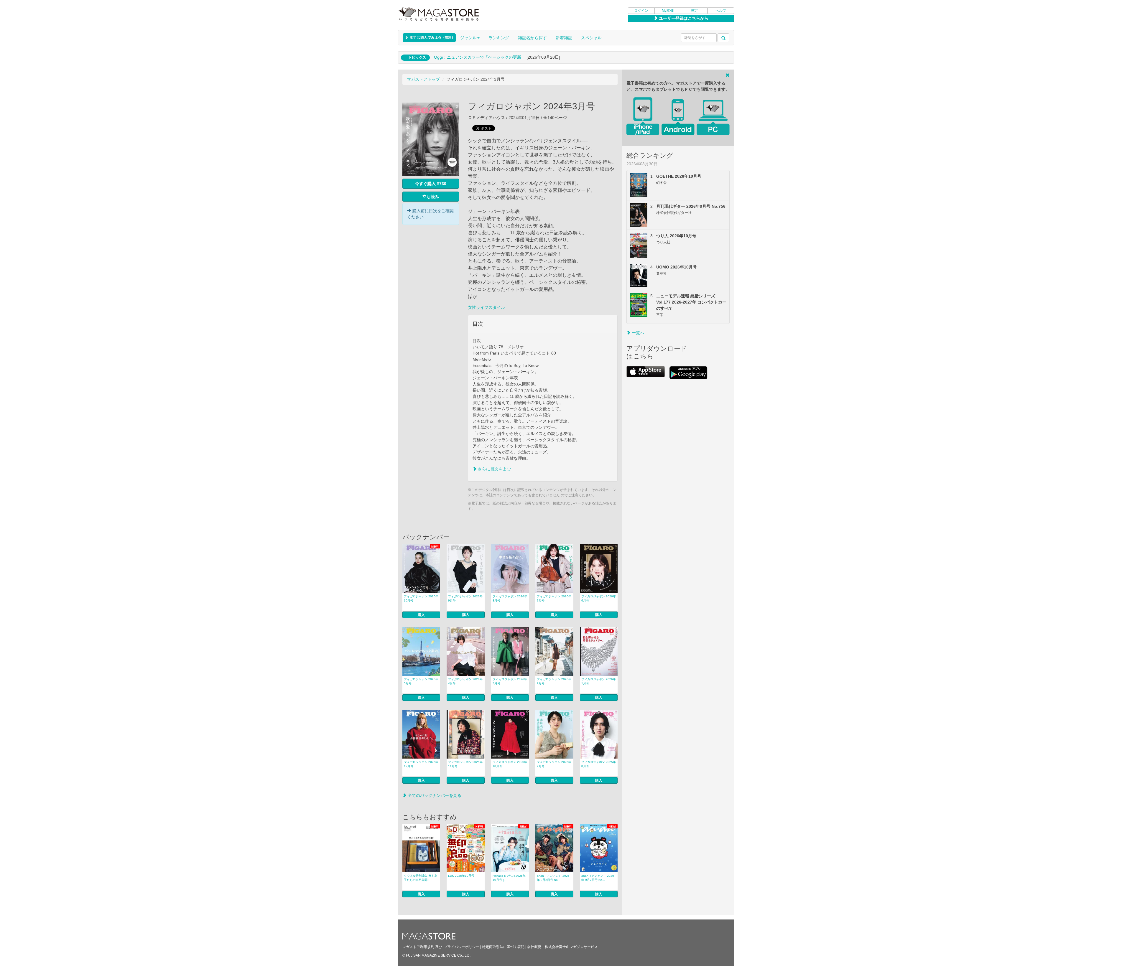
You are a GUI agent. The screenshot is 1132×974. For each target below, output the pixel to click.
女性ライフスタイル (486, 307)
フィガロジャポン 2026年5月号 (421, 681)
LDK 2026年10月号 (461, 875)
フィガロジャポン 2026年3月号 (510, 681)
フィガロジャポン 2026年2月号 (554, 681)
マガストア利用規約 (418, 947)
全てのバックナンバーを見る (434, 795)
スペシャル (591, 37)
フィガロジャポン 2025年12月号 (421, 764)
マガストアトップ (423, 79)
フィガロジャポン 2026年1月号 (598, 681)
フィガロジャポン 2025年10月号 (510, 764)
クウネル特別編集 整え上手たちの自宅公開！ (420, 877)
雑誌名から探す (532, 37)
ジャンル (468, 37)
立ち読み (430, 196)
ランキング (498, 37)
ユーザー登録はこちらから (683, 18)
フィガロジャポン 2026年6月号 (598, 598)
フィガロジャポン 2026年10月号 (421, 598)
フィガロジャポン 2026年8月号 (510, 598)
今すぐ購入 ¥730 (430, 183)
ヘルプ (720, 11)
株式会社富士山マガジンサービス (571, 947)
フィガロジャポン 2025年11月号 (465, 764)
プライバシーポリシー (461, 947)
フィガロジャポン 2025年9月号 (554, 764)
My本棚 (668, 11)
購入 (421, 615)
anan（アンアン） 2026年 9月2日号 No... (553, 877)
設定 (694, 11)
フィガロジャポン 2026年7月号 (554, 598)
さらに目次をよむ (494, 469)
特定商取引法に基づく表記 (503, 947)
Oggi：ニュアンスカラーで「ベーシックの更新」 (479, 57)
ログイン (641, 11)
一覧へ (637, 332)
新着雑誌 (564, 37)
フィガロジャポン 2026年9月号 (465, 598)
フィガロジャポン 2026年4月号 (465, 681)
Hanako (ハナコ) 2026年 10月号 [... (509, 877)
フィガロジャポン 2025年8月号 (598, 764)
